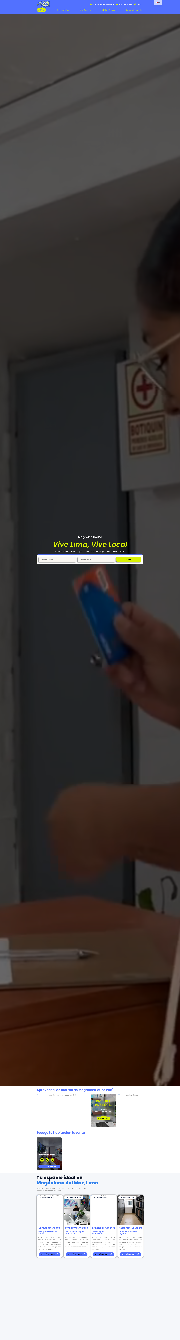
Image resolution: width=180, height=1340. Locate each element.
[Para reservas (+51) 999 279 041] (91, 4)
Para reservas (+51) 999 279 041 (103, 4)
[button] (47, 1197)
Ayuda (139, 4)
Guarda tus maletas (125, 4)
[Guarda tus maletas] (117, 4)
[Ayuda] (135, 4)
